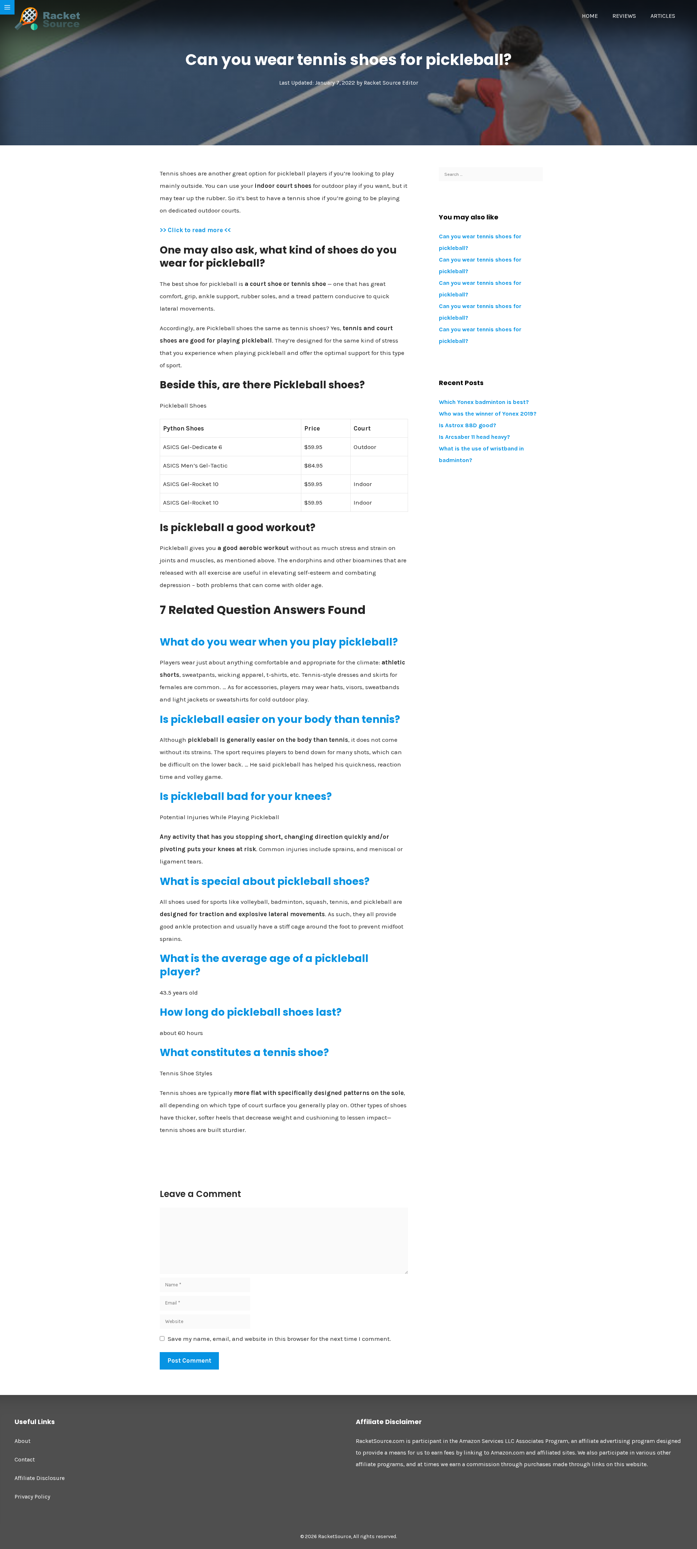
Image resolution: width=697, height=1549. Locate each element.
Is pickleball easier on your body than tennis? (280, 719)
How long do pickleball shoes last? (251, 1012)
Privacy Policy (32, 1496)
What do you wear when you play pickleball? (279, 642)
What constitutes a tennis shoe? (244, 1053)
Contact (25, 1459)
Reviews (624, 15)
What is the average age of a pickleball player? (264, 965)
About (22, 1440)
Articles (663, 15)
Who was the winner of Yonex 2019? (488, 413)
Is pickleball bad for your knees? (246, 796)
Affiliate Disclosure (40, 1478)
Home (590, 15)
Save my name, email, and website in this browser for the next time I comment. (279, 1338)
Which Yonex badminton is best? (484, 402)
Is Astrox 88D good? (467, 425)
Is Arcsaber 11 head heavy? (474, 436)
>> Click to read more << (195, 230)
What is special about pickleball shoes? (265, 881)
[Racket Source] (47, 18)
